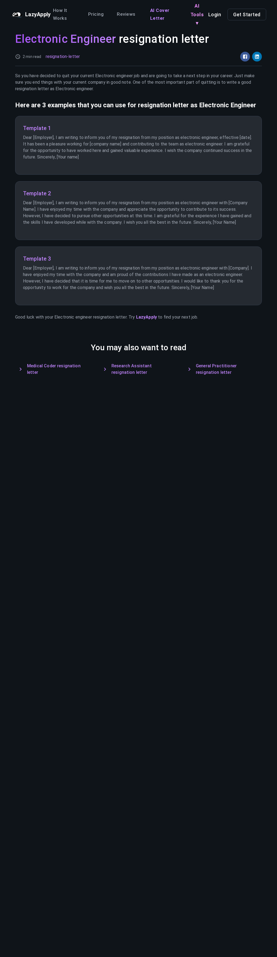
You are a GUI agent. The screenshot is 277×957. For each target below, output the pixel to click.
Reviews (126, 14)
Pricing (96, 14)
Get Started (246, 14)
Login (214, 14)
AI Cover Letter (160, 14)
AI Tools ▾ (197, 14)
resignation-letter (63, 56)
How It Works (60, 14)
